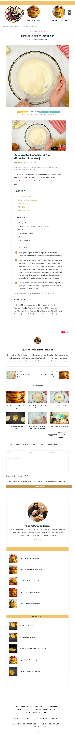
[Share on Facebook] (5, 116)
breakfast (11, 332)
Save (6, 125)
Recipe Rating (11, 476)
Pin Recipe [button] (44, 111)
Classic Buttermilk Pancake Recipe (31, 592)
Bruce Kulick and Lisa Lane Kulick (37, 349)
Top (38, 732)
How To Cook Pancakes (27, 637)
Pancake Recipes (33, 20)
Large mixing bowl (24, 196)
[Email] (5, 128)
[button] (23, 12)
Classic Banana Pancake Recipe (30, 603)
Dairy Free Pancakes (58, 20)
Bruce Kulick (32, 39)
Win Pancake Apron (33, 712)
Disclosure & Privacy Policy (44, 709)
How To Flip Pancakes (26, 626)
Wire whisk (22, 203)
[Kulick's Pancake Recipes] (13, 14)
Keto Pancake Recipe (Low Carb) (30, 581)
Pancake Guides (52, 706)
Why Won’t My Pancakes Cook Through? (33, 648)
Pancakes (5, 26)
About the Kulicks (24, 709)
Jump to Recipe (55, 111)
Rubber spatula (23, 211)
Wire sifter (22, 207)
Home (16, 706)
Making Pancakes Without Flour (30, 671)
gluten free (23, 332)
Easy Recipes (39, 706)
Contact (46, 712)
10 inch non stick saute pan (27, 200)
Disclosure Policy (51, 114)
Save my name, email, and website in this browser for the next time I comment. (37, 481)
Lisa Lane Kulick (43, 39)
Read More (37, 539)
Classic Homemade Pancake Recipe (31, 569)
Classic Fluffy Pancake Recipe (29, 558)
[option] (33, 14)
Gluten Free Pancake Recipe (59, 426)
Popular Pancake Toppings (28, 660)
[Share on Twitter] (5, 121)
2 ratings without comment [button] (63, 435)
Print (55, 148)
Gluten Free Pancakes (37, 31)
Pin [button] (63, 148)
